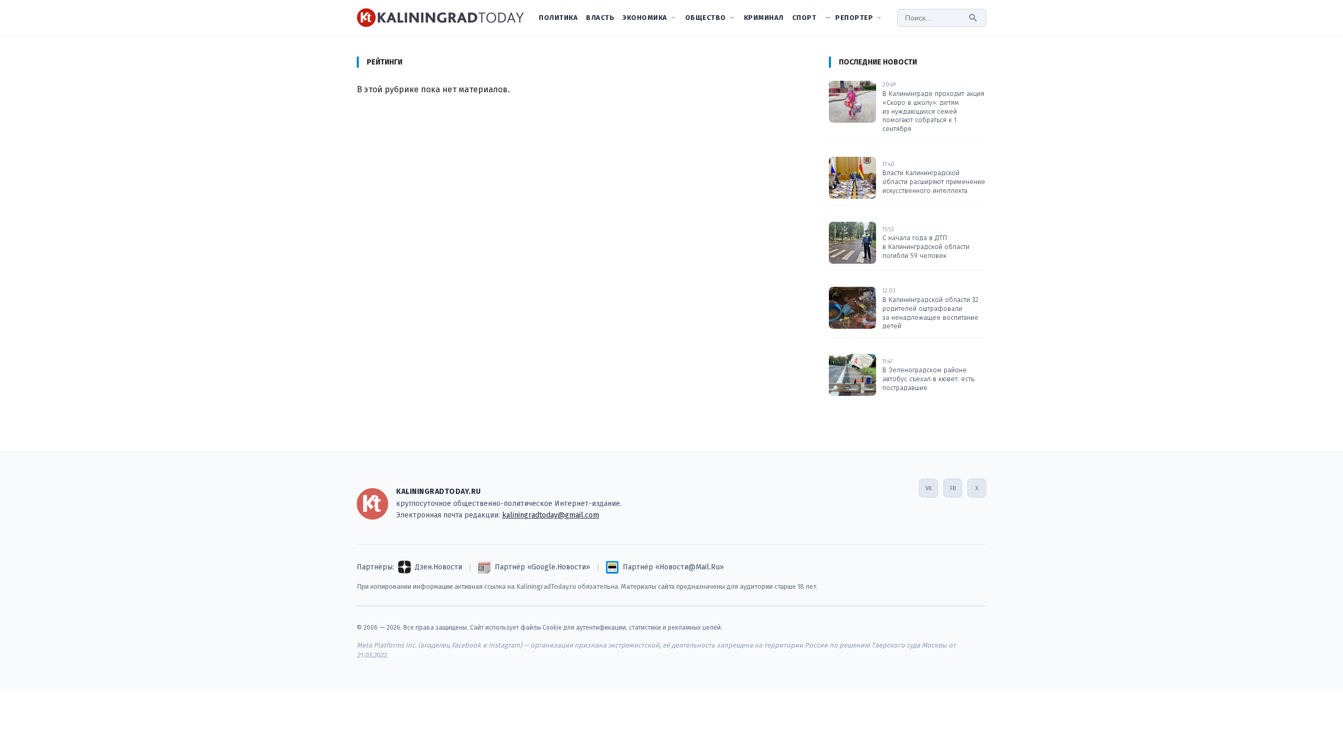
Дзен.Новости (438, 567)
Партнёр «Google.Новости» (542, 567)
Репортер (854, 17)
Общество (705, 17)
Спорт (804, 17)
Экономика (645, 17)
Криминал (764, 17)
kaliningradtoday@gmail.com (550, 515)
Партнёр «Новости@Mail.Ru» (673, 567)
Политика (558, 17)
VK (928, 488)
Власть (600, 17)
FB (953, 488)
